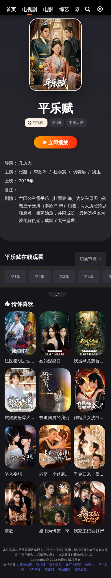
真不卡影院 (73, 564)
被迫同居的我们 (54, 417)
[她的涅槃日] (55, 333)
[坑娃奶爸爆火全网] (20, 390)
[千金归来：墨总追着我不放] (89, 447)
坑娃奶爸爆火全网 (20, 417)
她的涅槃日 (50, 360)
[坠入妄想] (20, 447)
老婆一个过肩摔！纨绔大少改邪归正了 (55, 474)
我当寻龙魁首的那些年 (89, 360)
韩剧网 (49, 569)
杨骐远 (80, 171)
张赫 (24, 171)
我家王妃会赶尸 (89, 530)
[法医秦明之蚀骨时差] (20, 333)
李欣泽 (41, 171)
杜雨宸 (60, 171)
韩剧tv (89, 564)
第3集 (64, 276)
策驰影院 (80, 569)
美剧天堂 (55, 564)
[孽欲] (20, 503)
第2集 (39, 276)
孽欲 (9, 530)
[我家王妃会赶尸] (89, 503)
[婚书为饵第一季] (55, 503)
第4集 (89, 276)
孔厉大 (25, 162)
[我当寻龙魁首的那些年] (89, 333)
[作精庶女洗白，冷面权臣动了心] (89, 390)
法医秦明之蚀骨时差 (20, 360)
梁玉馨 (99, 171)
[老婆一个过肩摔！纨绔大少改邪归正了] (55, 447)
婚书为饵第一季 (54, 530)
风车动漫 (34, 569)
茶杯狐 (40, 564)
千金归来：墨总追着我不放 (89, 474)
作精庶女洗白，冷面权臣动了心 (89, 417)
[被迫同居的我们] (55, 390)
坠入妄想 (13, 474)
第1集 (15, 276)
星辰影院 (64, 569)
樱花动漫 (26, 564)
